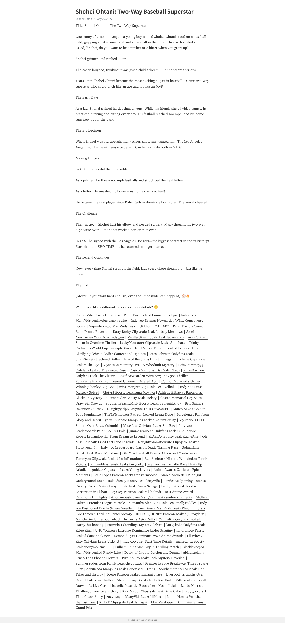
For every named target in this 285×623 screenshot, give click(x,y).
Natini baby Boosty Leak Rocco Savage (128, 486)
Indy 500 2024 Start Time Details (147, 541)
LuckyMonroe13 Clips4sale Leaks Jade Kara (152, 343)
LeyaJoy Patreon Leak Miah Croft (136, 492)
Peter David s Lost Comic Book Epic (151, 315)
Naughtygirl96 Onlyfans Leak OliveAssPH (138, 409)
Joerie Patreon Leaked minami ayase (134, 574)
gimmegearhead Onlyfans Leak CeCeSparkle (162, 431)
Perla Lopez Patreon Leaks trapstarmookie (125, 475)
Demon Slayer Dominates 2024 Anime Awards (148, 536)
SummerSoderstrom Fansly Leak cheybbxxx (109, 563)
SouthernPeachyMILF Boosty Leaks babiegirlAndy (143, 403)
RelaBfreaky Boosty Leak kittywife (134, 481)
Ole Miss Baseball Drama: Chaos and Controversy (159, 453)
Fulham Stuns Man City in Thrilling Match (147, 547)
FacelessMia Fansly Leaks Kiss (98, 315)
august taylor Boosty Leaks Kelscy (131, 398)
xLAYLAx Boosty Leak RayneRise (174, 436)
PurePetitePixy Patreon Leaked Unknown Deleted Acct (117, 381)
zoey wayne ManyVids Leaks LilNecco (134, 596)
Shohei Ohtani (84, 19)
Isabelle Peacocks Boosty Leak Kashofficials (144, 585)
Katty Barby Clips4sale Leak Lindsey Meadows (148, 331)
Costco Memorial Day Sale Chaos (155, 370)
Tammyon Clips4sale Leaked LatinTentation (108, 458)
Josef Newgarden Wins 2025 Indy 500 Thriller (153, 376)
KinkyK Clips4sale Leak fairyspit (123, 602)
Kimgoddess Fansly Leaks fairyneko (117, 464)
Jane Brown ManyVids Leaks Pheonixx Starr (171, 508)
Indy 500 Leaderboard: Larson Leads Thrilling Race (139, 447)
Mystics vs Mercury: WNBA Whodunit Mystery (138, 365)
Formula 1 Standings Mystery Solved (135, 525)
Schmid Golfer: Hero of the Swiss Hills (127, 359)
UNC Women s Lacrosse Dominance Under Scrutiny (134, 530)
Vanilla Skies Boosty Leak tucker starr (156, 337)
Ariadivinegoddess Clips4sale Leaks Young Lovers (113, 469)
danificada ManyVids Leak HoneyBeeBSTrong (120, 569)
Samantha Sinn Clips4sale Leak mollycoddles (162, 503)
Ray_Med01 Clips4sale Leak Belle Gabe (151, 591)
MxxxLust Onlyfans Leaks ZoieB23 (149, 425)
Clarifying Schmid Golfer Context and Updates (111, 354)
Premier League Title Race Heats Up (174, 464)
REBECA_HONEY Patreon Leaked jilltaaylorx (170, 514)
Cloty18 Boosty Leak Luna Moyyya (129, 392)
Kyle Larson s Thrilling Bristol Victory (104, 514)
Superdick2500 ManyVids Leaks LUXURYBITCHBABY (129, 326)
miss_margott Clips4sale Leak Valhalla (147, 387)
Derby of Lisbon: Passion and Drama (152, 552)
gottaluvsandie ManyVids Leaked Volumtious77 (140, 420)
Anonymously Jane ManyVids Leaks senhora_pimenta (151, 497)
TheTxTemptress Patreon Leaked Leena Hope (138, 414)
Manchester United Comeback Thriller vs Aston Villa (115, 519)
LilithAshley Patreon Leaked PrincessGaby (166, 348)
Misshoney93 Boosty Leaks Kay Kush (144, 580)
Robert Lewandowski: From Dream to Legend (110, 436)
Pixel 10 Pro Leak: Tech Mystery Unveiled (153, 558)
